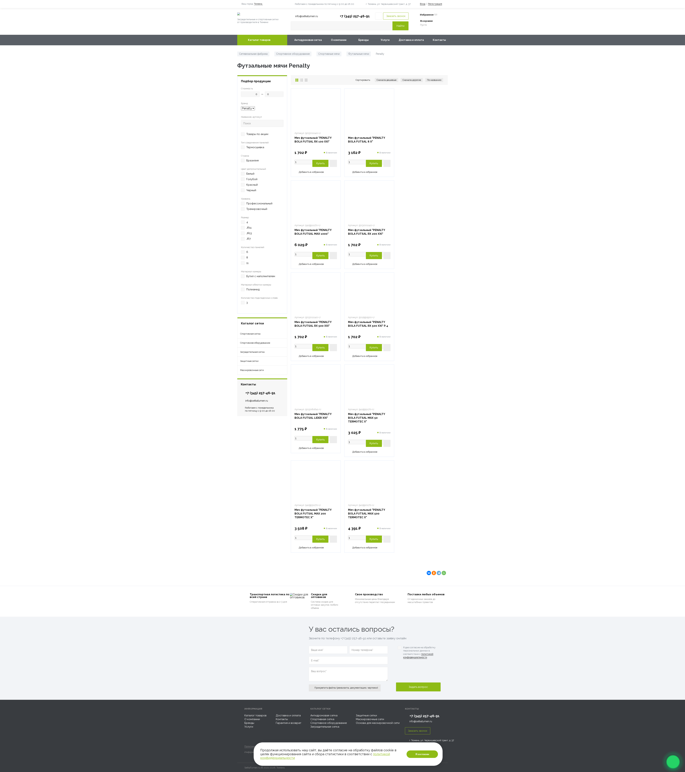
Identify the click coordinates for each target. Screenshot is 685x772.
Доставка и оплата (411, 40)
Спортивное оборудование (328, 723)
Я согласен (422, 754)
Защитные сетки (366, 715)
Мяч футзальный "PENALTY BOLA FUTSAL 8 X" (366, 139)
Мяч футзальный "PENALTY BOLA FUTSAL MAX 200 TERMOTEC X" (313, 513)
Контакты (439, 40)
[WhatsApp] (444, 573)
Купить (320, 163)
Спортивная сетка (322, 719)
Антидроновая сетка (308, 40)
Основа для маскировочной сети (378, 723)
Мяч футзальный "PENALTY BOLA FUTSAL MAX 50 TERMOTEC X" (366, 417)
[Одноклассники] (434, 573)
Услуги (385, 40)
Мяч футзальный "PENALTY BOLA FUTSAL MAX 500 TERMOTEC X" (366, 513)
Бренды (363, 40)
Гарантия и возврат (288, 723)
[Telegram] (439, 573)
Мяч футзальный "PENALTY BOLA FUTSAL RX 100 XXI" (313, 139)
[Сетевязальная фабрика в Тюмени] (262, 13)
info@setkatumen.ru (256, 400)
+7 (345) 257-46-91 (355, 16)
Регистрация (435, 3)
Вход (422, 3)
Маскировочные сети (370, 719)
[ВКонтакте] (429, 573)
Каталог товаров (259, 40)
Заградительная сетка (324, 726)
